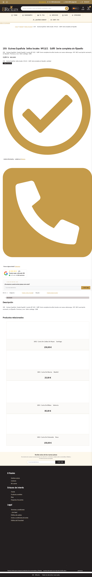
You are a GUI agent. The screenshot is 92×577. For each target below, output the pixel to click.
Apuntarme (86, 287)
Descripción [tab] (9, 297)
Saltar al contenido (5, 23)
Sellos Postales (28, 26)
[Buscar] (66, 8)
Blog (66, 15)
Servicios (55, 15)
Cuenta (83, 9)
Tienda (16, 15)
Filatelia (42, 15)
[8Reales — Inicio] (10, 8)
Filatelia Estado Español (52, 292)
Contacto (56, 19)
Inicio (16, 26)
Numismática (29, 15)
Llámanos (17, 266)
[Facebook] (3, 2)
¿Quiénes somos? (40, 19)
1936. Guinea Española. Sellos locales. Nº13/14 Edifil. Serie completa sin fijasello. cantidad (27, 61)
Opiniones (77, 15)
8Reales (23, 159)
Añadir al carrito (7, 63)
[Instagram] (7, 2)
